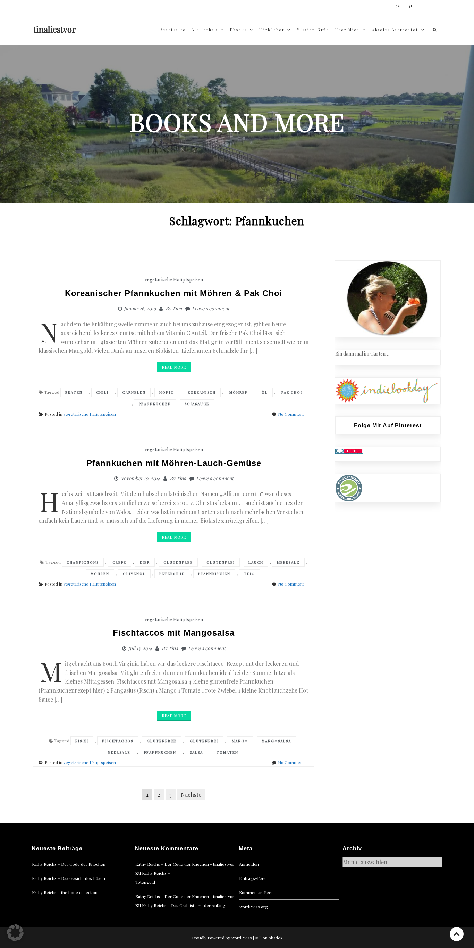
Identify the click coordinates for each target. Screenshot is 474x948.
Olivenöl (134, 573)
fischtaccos (117, 740)
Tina (177, 308)
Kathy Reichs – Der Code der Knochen (68, 864)
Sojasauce (197, 403)
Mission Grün (313, 29)
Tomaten (227, 752)
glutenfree (178, 562)
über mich (347, 29)
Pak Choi (291, 392)
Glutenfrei (220, 562)
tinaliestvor (54, 29)
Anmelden (249, 864)
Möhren (238, 392)
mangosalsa (276, 740)
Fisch (81, 740)
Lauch (255, 562)
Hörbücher (272, 29)
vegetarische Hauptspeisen (174, 279)
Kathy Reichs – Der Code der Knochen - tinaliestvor (184, 864)
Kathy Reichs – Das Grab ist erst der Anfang (184, 905)
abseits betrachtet (395, 29)
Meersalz (288, 562)
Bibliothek (205, 29)
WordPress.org (253, 906)
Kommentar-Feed (256, 892)
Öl (265, 392)
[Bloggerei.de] (349, 450)
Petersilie (172, 573)
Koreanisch (202, 392)
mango (240, 740)
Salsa (196, 752)
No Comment (291, 414)
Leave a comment (210, 308)
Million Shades (268, 937)
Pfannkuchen (155, 403)
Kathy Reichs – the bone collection (65, 892)
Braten (74, 392)
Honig (166, 392)
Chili (102, 392)
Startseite (173, 29)
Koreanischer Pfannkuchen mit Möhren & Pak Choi (173, 293)
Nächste (191, 794)
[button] (15, 932)
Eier (145, 562)
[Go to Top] (456, 934)
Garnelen (134, 392)
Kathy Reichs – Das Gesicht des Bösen (68, 878)
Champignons (83, 562)
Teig (249, 573)
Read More (174, 367)
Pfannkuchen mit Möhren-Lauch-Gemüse (173, 463)
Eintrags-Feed (253, 878)
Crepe (119, 562)
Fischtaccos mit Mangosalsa (174, 632)
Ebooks (238, 29)
